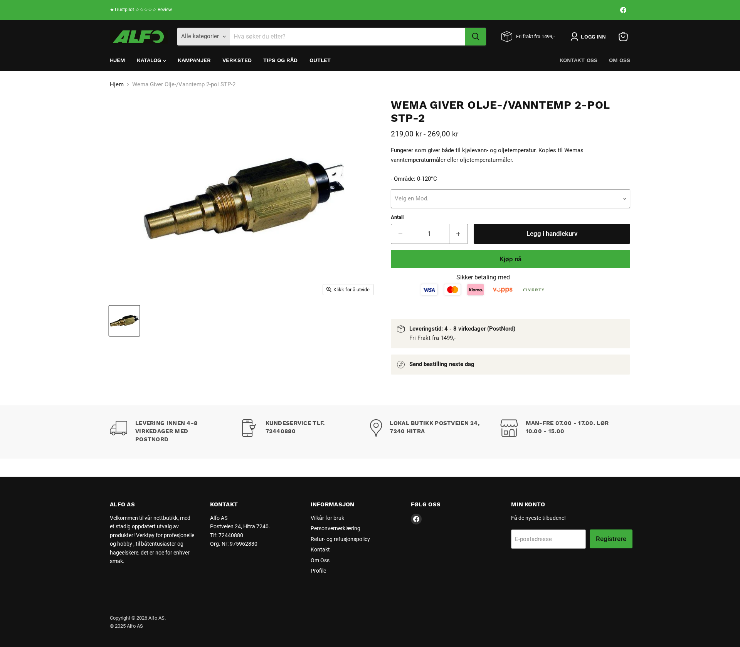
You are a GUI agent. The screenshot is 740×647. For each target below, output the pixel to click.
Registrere (611, 539)
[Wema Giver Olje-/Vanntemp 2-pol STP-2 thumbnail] (124, 321)
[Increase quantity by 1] (458, 234)
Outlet (320, 60)
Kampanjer (194, 60)
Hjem (117, 60)
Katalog (150, 60)
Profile (318, 571)
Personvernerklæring (335, 528)
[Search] (475, 36)
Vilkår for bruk (327, 518)
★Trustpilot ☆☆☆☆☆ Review (141, 9)
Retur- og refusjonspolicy (340, 539)
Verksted (237, 60)
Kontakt (320, 549)
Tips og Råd (280, 60)
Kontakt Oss (579, 60)
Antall (397, 217)
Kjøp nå (510, 259)
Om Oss (619, 60)
